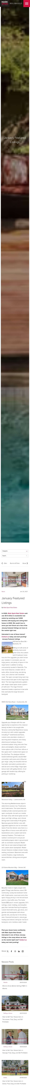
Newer (24, 563)
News (3, 591)
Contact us (5, 637)
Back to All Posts (14, 563)
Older (5, 563)
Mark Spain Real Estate (10, 607)
